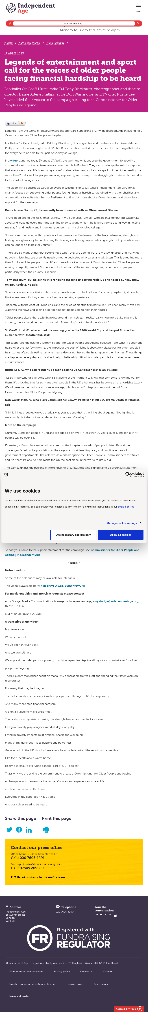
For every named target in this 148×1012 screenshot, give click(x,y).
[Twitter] (105, 918)
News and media (29, 42)
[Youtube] (101, 918)
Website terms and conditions (26, 971)
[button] (15, 123)
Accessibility (101, 984)
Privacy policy (62, 971)
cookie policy (126, 506)
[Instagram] (110, 918)
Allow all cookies (120, 534)
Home (8, 42)
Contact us (86, 971)
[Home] (30, 9)
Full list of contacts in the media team (38, 877)
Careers (107, 971)
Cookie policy (76, 984)
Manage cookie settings (122, 523)
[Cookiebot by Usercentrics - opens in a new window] (128, 474)
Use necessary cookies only (73, 534)
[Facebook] (97, 918)
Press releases (55, 42)
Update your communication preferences (33, 984)
